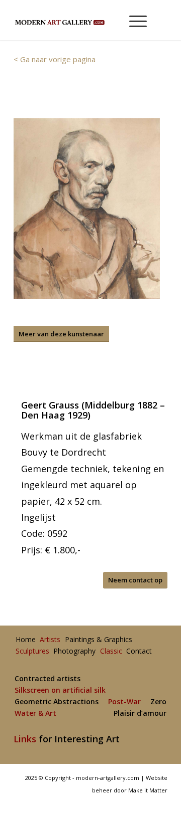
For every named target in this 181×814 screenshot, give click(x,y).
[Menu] (133, 20)
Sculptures (32, 651)
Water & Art (35, 713)
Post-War (124, 702)
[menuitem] (133, 20)
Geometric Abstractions (57, 702)
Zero (158, 702)
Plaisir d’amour (140, 713)
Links (25, 739)
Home (26, 640)
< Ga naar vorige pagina (55, 59)
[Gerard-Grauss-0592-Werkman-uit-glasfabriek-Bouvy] (87, 208)
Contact (139, 651)
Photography (74, 651)
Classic (111, 651)
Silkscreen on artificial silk (60, 690)
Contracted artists (47, 679)
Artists (50, 640)
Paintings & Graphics (98, 640)
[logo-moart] (75, 20)
